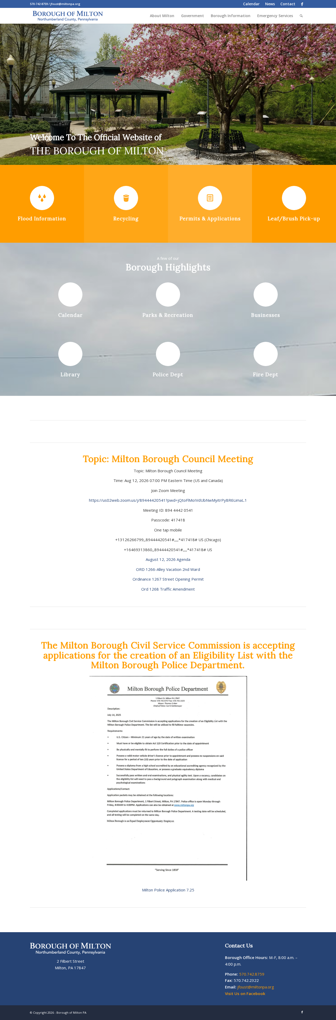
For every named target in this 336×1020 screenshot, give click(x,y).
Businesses (265, 315)
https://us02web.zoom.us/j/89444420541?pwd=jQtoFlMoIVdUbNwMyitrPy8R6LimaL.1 (168, 500)
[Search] (301, 16)
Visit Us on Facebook (245, 993)
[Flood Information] (42, 198)
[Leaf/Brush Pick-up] (294, 198)
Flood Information (42, 218)
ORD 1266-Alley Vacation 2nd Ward (168, 569)
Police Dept (168, 374)
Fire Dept (265, 374)
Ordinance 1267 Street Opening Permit (168, 579)
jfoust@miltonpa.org (255, 986)
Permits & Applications (210, 218)
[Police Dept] (168, 354)
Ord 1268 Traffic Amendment (168, 589)
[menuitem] (251, 4)
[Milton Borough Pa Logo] (68, 16)
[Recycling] (126, 198)
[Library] (70, 354)
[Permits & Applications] (210, 198)
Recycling (126, 218)
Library (70, 374)
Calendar (70, 315)
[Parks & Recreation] (168, 294)
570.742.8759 (251, 974)
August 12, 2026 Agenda (168, 559)
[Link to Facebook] (302, 4)
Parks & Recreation (168, 315)
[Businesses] (266, 294)
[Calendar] (70, 294)
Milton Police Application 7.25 (168, 889)
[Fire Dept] (266, 354)
